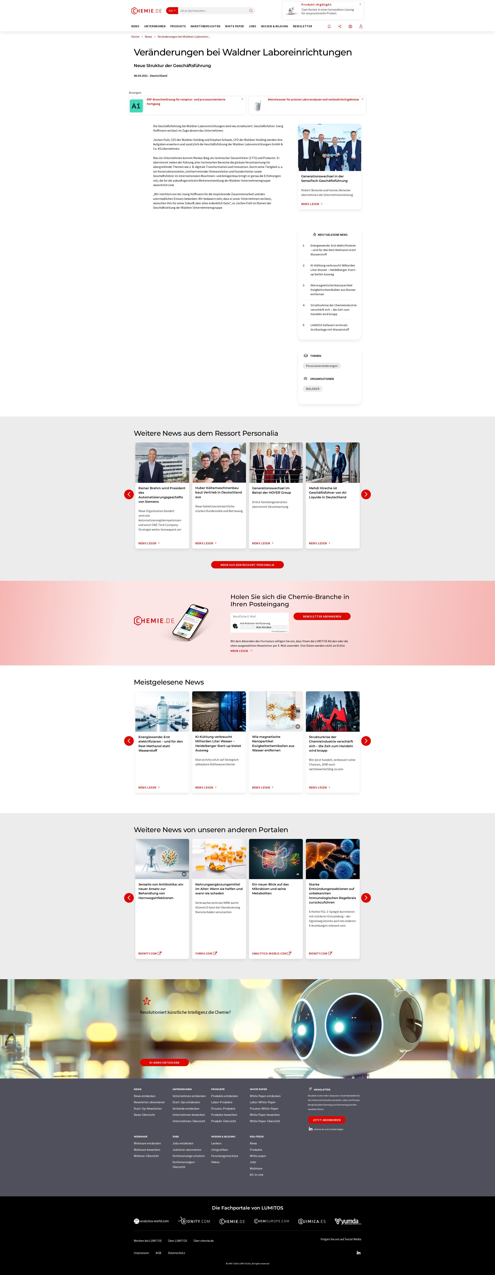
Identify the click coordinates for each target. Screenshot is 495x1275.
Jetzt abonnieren (327, 1120)
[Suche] (251, 11)
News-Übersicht (144, 1115)
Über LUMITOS (177, 1241)
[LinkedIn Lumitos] (358, 1253)
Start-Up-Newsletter (148, 1108)
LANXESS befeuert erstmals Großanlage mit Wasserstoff (330, 327)
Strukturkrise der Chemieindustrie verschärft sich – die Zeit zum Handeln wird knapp (334, 309)
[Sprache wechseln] (350, 27)
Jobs (253, 1162)
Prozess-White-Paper (264, 1108)
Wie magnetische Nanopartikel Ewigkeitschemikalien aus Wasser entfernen (333, 289)
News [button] (135, 26)
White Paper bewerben (265, 1115)
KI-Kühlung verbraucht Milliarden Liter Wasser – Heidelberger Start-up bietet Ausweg (333, 269)
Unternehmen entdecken (189, 1096)
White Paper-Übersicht (265, 1121)
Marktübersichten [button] (205, 26)
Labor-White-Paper (263, 1102)
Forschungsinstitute (224, 1156)
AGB (158, 1253)
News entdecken (144, 1096)
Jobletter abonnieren (186, 1150)
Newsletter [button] (302, 26)
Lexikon (216, 1143)
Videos (215, 1162)
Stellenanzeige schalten (188, 1156)
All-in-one (256, 1174)
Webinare (256, 1168)
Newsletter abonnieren (322, 616)
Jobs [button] (252, 26)
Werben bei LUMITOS (148, 1241)
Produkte (256, 1150)
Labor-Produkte (221, 1102)
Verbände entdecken (185, 1108)
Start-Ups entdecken (186, 1102)
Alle (171, 10)
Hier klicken (263, 627)
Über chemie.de (203, 1241)
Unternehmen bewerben (188, 1115)
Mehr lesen (239, 651)
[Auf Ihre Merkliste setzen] (329, 27)
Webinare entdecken (147, 1143)
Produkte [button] (178, 26)
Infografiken (219, 1150)
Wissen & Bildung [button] (274, 26)
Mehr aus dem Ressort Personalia (247, 565)
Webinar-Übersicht (146, 1156)
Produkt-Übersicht (223, 1121)
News (253, 1143)
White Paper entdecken (265, 1096)
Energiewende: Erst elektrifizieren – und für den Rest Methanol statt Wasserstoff (333, 249)
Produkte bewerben (224, 1115)
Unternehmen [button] (155, 26)
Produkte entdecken (224, 1096)
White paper (258, 1156)
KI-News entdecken (164, 1062)
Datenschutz (176, 1253)
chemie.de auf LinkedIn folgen (328, 1129)
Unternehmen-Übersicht (188, 1121)
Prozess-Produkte (223, 1108)
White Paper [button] (234, 26)
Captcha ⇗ (280, 631)
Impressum (141, 1253)
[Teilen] (339, 27)
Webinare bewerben (147, 1150)
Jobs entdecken (182, 1143)
